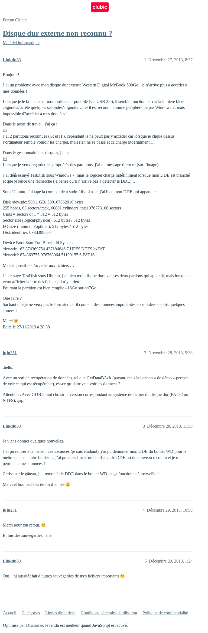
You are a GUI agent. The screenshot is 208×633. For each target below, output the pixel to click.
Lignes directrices (60, 613)
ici (5, 130)
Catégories (31, 613)
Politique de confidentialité (165, 613)
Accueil (9, 613)
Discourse (34, 625)
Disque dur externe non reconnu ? (57, 33)
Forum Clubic (15, 20)
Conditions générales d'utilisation (109, 613)
